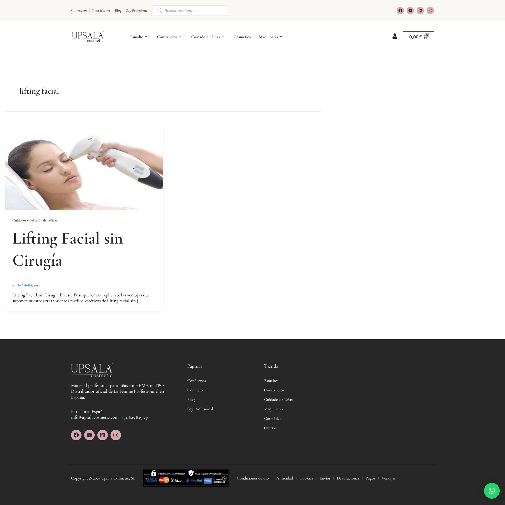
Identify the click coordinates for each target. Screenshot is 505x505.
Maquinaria (268, 36)
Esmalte (136, 36)
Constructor (167, 36)
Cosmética (242, 36)
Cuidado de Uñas (205, 36)
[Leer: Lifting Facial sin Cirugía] (84, 165)
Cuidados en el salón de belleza (35, 220)
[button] (492, 491)
